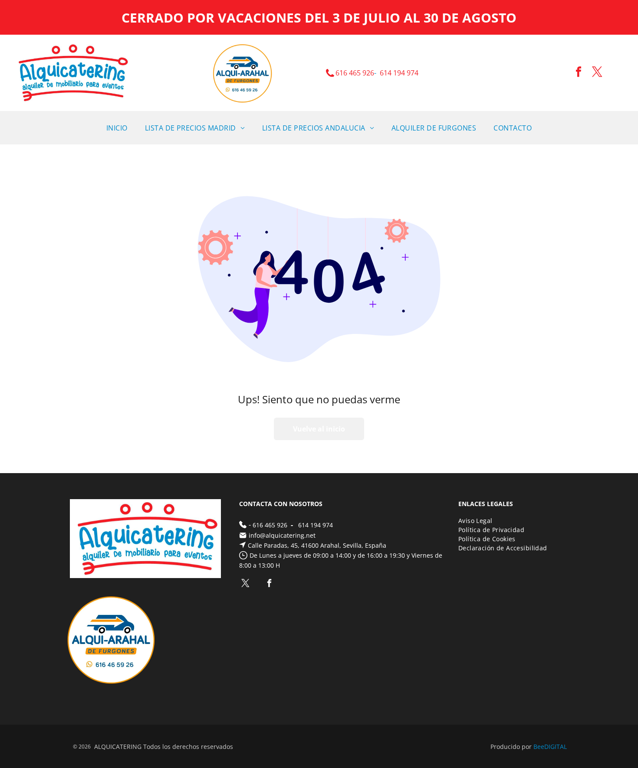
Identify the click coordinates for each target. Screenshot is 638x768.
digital (555, 746)
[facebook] (578, 73)
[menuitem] (117, 128)
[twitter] (597, 73)
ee (540, 746)
